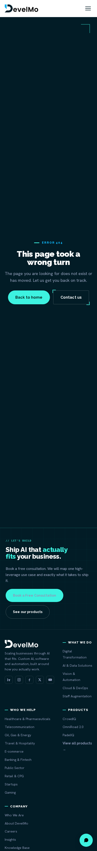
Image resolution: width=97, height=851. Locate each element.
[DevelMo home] (21, 8)
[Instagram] (19, 680)
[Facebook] (29, 680)
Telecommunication (19, 727)
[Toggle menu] (88, 8)
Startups (11, 784)
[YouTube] (50, 680)
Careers (11, 831)
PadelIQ (68, 735)
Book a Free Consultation (34, 595)
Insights (10, 839)
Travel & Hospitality (20, 743)
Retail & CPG (14, 776)
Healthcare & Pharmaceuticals (27, 719)
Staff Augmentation (77, 696)
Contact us (71, 297)
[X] (40, 680)
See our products (27, 612)
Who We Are (14, 815)
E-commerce (14, 751)
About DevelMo (16, 823)
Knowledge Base (17, 848)
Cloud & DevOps (75, 688)
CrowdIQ (69, 719)
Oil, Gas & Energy (18, 735)
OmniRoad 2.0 (73, 727)
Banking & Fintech (18, 760)
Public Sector (14, 768)
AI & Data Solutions (77, 665)
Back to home (29, 297)
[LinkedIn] (9, 680)
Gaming (10, 792)
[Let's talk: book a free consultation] (86, 840)
